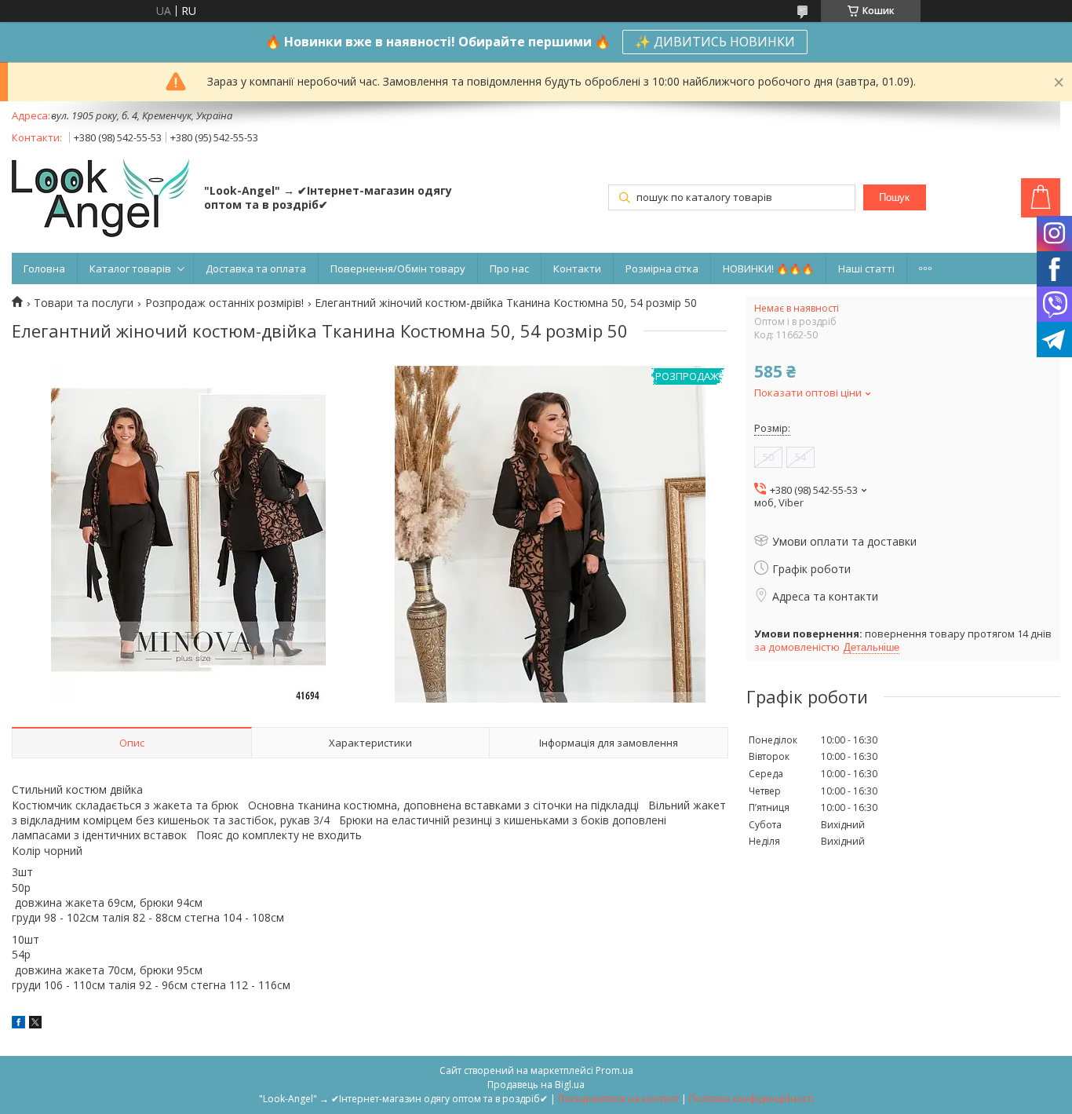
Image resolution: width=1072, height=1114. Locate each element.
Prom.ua (614, 1070)
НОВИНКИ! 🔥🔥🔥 (768, 268)
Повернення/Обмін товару (397, 268)
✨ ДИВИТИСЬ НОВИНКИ (715, 41)
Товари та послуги (83, 303)
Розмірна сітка (661, 268)
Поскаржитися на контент (618, 1098)
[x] (35, 1024)
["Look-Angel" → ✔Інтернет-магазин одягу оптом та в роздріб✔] (100, 199)
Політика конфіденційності (751, 1098)
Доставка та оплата (256, 268)
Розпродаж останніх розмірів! (224, 303)
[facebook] (18, 1024)
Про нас (509, 268)
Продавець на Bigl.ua (536, 1084)
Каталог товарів (130, 268)
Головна (44, 268)
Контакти (577, 268)
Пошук (894, 197)
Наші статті (866, 268)
